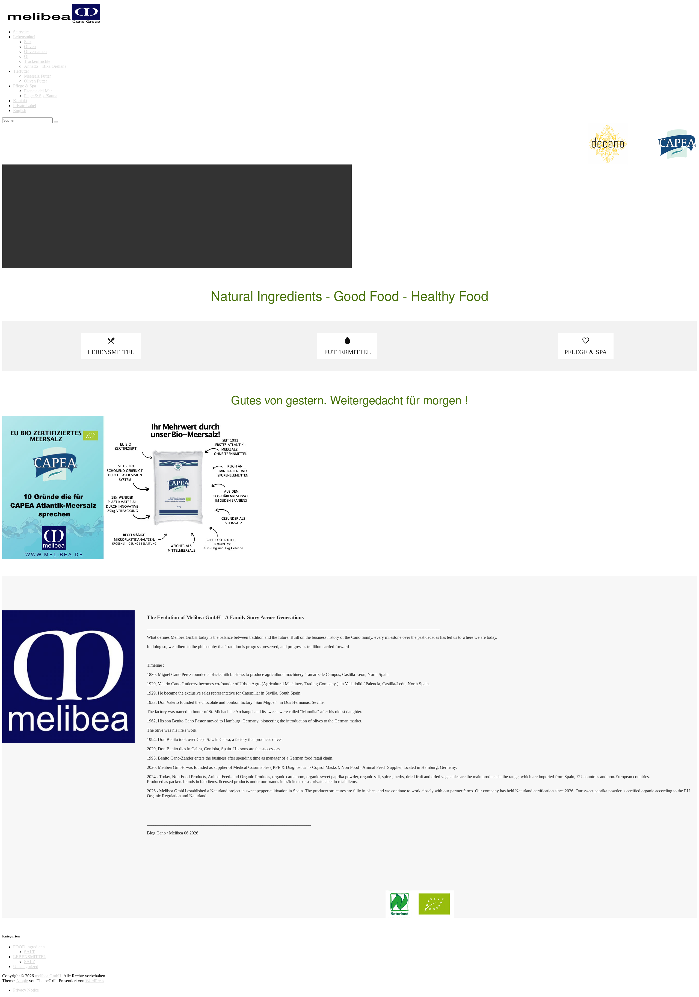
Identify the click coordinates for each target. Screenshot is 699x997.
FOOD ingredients (29, 947)
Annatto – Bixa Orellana (45, 66)
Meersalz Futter (37, 76)
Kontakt (20, 100)
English (19, 110)
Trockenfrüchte (37, 61)
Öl (26, 56)
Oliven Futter (35, 81)
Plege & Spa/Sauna (40, 95)
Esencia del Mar (38, 91)
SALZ (29, 961)
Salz (27, 41)
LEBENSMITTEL (29, 956)
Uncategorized (25, 966)
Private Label (24, 105)
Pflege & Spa (24, 86)
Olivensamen (35, 51)
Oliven (30, 46)
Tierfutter (21, 71)
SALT (29, 951)
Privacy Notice (26, 990)
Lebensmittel (24, 36)
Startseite (21, 32)
